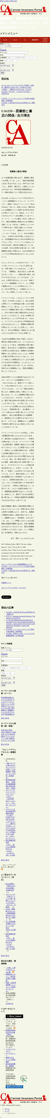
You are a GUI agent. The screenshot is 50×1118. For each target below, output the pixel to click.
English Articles (45, 40)
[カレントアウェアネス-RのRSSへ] (2, 869)
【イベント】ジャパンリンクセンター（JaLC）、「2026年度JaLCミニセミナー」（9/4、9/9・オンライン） (11, 799)
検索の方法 (10, 1058)
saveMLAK (9, 1003)
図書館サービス (26, 564)
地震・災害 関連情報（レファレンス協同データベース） (11, 987)
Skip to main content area (8, 1)
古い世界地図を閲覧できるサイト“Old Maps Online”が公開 (11, 926)
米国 (19, 564)
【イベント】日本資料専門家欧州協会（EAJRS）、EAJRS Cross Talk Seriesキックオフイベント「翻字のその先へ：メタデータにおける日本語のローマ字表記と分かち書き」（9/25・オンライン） (10, 823)
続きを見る (5, 718)
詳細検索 (3, 50)
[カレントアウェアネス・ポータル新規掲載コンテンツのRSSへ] (14, 1028)
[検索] (1, 48)
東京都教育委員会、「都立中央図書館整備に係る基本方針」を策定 (10, 784)
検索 (2, 73)
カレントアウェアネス (9, 564)
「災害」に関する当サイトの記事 (10, 970)
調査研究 (35, 40)
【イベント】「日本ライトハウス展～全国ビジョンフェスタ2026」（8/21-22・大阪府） (11, 901)
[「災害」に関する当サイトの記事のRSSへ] (13, 972)
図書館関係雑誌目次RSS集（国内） (10, 1032)
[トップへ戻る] (1, 1117)
